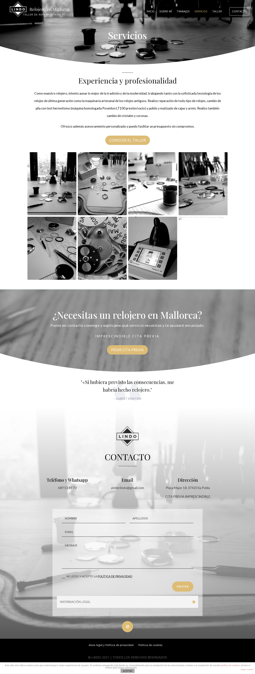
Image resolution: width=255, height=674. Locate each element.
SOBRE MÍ (165, 11)
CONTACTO (239, 11)
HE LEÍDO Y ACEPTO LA (99, 576)
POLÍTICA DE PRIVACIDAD (115, 576)
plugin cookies (247, 669)
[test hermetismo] (201, 216)
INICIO (151, 11)
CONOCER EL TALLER (127, 140)
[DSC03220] (203, 214)
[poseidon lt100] (152, 278)
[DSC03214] (102, 214)
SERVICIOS (201, 11)
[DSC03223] (51, 278)
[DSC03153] (51, 214)
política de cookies (230, 665)
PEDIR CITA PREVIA (127, 349)
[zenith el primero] (102, 278)
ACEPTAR (127, 671)
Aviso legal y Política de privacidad (111, 645)
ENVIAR (183, 586)
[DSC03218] (152, 214)
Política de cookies (150, 645)
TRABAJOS (183, 11)
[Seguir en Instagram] (127, 626)
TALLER (217, 11)
